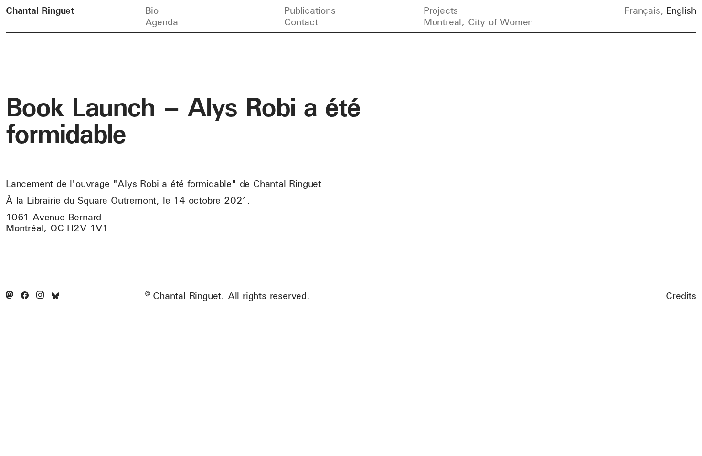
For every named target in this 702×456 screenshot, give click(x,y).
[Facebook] (25, 296)
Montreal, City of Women (478, 22)
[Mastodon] (9, 295)
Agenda (161, 22)
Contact (301, 22)
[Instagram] (40, 295)
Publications (310, 10)
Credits (681, 296)
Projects (441, 10)
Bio (152, 10)
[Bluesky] (55, 296)
